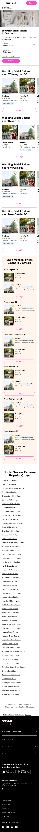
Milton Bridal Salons (9, 620)
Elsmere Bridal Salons (10, 535)
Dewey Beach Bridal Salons (12, 523)
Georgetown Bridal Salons (12, 554)
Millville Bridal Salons (10, 616)
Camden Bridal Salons (10, 500)
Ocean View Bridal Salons (11, 640)
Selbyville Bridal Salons (11, 663)
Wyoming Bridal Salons (10, 694)
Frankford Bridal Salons (11, 547)
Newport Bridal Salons (10, 636)
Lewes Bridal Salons (9, 585)
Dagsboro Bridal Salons (11, 512)
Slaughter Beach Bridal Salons (13, 667)
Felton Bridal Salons (9, 539)
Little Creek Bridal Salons (11, 593)
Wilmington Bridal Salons (11, 683)
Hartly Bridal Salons (9, 566)
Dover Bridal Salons (9, 527)
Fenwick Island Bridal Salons (13, 543)
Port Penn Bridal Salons (11, 648)
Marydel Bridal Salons (10, 601)
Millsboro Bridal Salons (10, 613)
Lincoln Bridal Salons (10, 589)
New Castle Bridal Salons (11, 628)
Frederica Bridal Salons (11, 550)
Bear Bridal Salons (9, 484)
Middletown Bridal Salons (11, 605)
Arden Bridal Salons (9, 480)
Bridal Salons (8, 8)
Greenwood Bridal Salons (11, 558)
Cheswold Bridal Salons (11, 504)
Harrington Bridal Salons (11, 562)
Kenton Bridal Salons (10, 574)
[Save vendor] (15, 80)
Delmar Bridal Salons (10, 519)
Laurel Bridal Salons (9, 582)
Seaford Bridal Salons (10, 659)
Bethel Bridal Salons (9, 492)
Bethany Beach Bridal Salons (13, 488)
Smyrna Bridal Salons (10, 671)
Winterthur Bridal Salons (11, 686)
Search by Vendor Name (11, 57)
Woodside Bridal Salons (11, 690)
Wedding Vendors (8, 715)
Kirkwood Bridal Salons (10, 578)
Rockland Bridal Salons (11, 655)
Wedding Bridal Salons (16, 73)
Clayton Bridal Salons (10, 508)
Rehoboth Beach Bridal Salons (13, 651)
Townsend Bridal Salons (11, 675)
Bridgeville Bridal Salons (11, 496)
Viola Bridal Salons (9, 679)
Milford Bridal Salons (10, 609)
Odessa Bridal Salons (10, 644)
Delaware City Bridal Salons (12, 515)
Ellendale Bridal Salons (11, 531)
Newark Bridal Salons (10, 632)
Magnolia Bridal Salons (10, 597)
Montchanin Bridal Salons (11, 624)
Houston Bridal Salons (10, 570)
